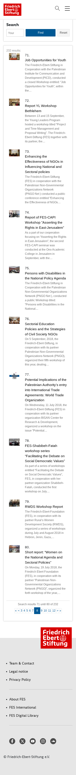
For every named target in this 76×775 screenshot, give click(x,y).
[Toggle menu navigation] (67, 8)
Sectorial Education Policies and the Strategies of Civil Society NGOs (45, 329)
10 (45, 610)
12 (53, 610)
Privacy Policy (20, 679)
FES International (22, 707)
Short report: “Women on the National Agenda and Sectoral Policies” (44, 557)
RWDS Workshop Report (44, 507)
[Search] (58, 8)
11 (49, 610)
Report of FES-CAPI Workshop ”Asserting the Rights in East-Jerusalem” (44, 222)
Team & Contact (21, 663)
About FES (17, 699)
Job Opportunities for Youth (45, 60)
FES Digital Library (24, 715)
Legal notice (18, 671)
